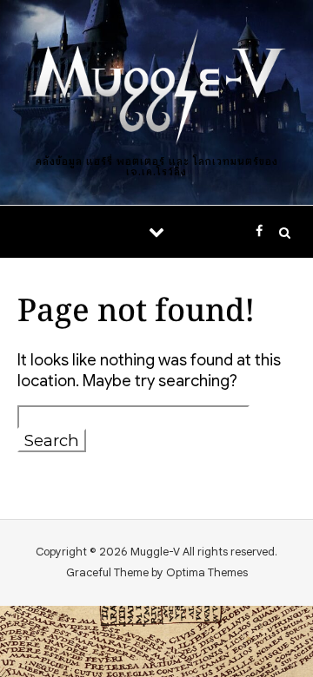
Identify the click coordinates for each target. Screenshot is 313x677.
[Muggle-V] (156, 89)
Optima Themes (207, 572)
